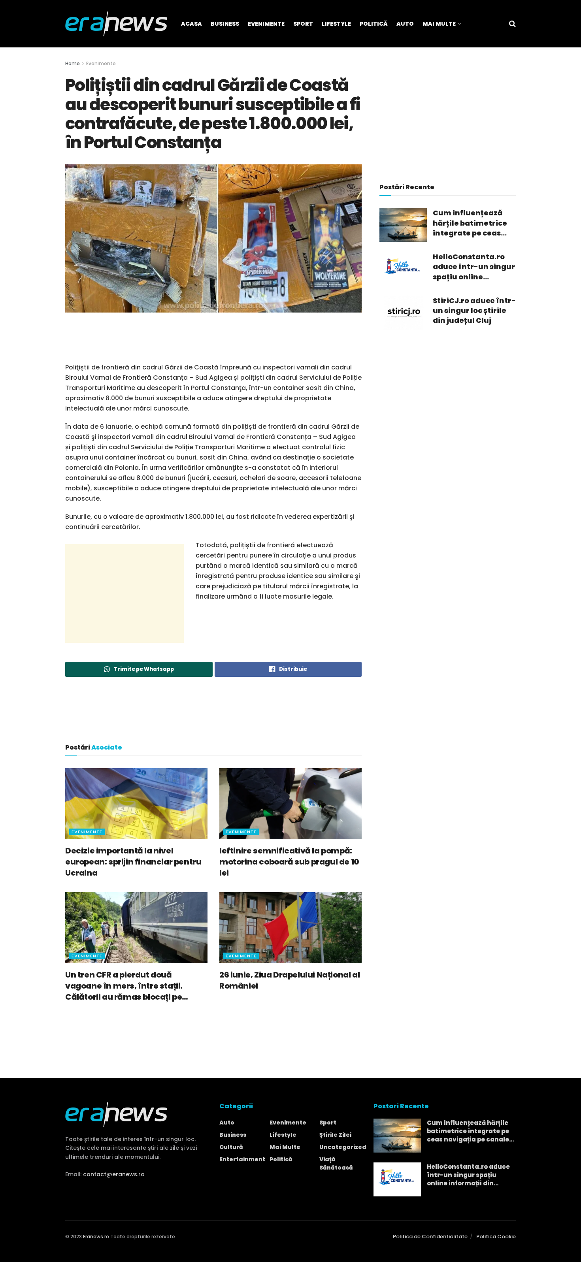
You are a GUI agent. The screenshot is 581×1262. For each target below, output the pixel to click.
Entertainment (242, 1159)
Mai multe (285, 1147)
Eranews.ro (96, 1236)
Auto (405, 24)
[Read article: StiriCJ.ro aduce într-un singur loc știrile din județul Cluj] (403, 313)
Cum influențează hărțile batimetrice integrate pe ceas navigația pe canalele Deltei (470, 223)
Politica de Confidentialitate (430, 1236)
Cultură (231, 1147)
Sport (303, 24)
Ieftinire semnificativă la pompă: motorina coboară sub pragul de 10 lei (289, 861)
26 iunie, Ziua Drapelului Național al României (289, 980)
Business (225, 24)
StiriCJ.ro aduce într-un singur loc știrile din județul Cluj (474, 310)
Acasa (191, 24)
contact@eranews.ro (114, 1174)
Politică (374, 24)
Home (72, 63)
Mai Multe (439, 24)
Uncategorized (342, 1147)
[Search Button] (512, 24)
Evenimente (266, 24)
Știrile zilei (335, 1135)
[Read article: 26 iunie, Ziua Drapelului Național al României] (290, 927)
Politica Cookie (496, 1236)
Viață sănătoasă (336, 1163)
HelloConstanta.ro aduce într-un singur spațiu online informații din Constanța (474, 267)
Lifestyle (336, 24)
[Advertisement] (213, 342)
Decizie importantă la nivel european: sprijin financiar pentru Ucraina (133, 861)
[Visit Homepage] (116, 23)
